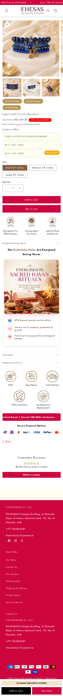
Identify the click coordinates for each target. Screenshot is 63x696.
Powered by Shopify (33, 678)
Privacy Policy (13, 595)
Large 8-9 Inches (15, 174)
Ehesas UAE (19, 678)
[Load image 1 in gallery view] (12, 87)
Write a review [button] (31, 474)
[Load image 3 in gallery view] (51, 87)
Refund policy (13, 581)
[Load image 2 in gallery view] (31, 87)
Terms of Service (14, 602)
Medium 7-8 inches (42, 167)
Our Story (11, 560)
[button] (6, 10)
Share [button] (8, 441)
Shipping (18, 124)
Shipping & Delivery (16, 588)
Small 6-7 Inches (15, 167)
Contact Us (11, 567)
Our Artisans (12, 574)
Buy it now (31, 209)
